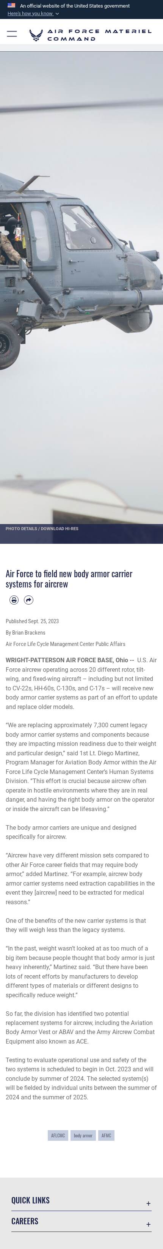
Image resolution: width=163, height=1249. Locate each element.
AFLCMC (58, 1135)
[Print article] (14, 600)
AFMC (106, 1135)
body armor (83, 1135)
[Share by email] (28, 600)
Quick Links (30, 1200)
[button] (34, 13)
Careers (24, 1221)
